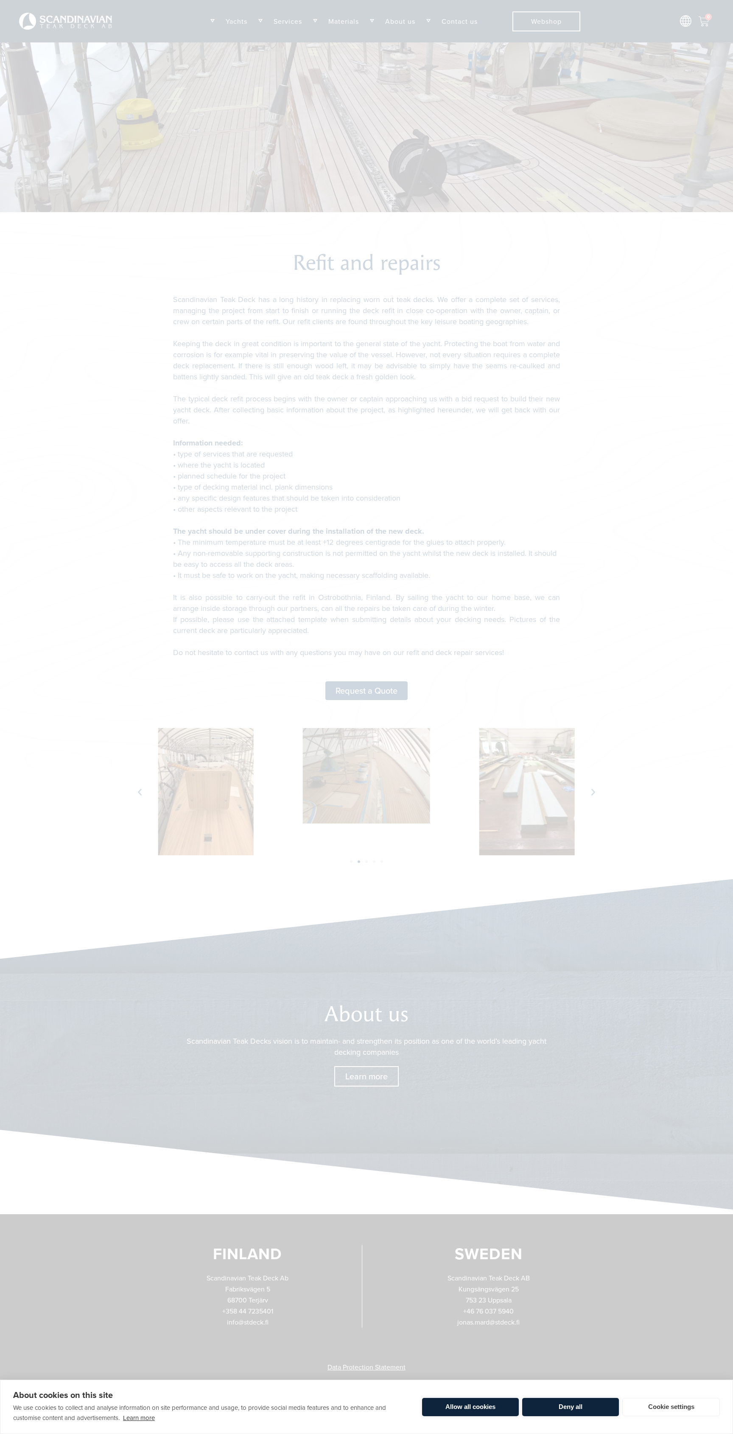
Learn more (139, 1418)
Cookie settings (671, 1406)
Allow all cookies (470, 1406)
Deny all (570, 1406)
